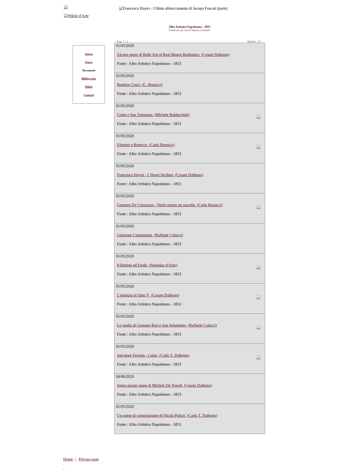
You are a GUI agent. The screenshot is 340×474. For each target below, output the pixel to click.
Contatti (89, 94)
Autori (89, 53)
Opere (89, 62)
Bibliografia (89, 78)
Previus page (89, 459)
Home (68, 459)
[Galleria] (259, 117)
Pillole (89, 86)
